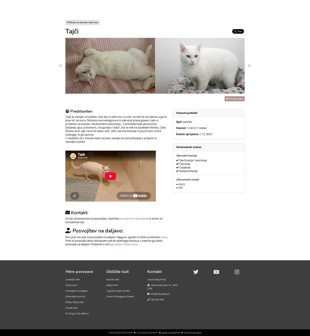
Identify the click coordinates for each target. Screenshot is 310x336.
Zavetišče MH (72, 279)
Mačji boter (112, 285)
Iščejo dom (71, 285)
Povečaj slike (236, 98)
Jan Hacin (197, 332)
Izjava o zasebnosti (171, 332)
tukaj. (164, 237)
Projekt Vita (71, 307)
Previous (60, 65)
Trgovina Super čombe (118, 290)
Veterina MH (112, 279)
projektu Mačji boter (125, 244)
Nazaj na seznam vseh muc (83, 22)
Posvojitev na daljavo (76, 290)
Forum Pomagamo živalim (120, 296)
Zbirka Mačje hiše (74, 302)
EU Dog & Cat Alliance (77, 313)
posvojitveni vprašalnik (134, 218)
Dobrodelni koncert (75, 296)
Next (249, 65)
